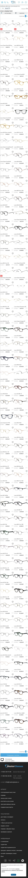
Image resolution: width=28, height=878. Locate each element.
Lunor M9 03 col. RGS (18, 190)
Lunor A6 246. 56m (18, 640)
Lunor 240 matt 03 (18, 103)
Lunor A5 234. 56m (4, 582)
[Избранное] (19, 2)
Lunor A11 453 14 (17, 335)
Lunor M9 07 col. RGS (18, 480)
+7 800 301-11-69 (6, 772)
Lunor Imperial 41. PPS (5, 422)
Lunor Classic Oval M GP (5, 118)
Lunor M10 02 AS (3, 234)
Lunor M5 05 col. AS (4, 321)
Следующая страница (13, 755)
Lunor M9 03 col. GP (4, 306)
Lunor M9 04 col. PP (4, 59)
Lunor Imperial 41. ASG (19, 118)
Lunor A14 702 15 (17, 727)
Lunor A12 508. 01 (18, 509)
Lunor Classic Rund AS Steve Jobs (6, 30)
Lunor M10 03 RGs (18, 161)
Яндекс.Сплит (5, 825)
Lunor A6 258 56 (3, 335)
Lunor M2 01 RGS (4, 379)
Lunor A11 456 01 (3, 509)
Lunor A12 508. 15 (18, 393)
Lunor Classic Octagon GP (5, 350)
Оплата (3, 820)
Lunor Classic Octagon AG (19, 248)
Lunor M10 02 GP (17, 611)
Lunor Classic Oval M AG (5, 161)
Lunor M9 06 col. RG (18, 45)
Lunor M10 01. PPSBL (18, 742)
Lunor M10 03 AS (3, 219)
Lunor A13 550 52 (18, 495)
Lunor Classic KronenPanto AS (20, 379)
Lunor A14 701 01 (3, 713)
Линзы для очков (6, 798)
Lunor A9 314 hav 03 (18, 89)
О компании (4, 841)
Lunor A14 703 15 (17, 698)
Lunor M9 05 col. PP (18, 538)
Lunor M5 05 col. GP (18, 147)
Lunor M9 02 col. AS (4, 89)
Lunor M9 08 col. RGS (18, 437)
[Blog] (5, 860)
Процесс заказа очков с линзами (11, 850)
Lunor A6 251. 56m (4, 538)
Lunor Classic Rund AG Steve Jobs (20, 30)
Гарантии (4, 844)
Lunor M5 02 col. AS (18, 132)
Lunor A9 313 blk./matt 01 (5, 655)
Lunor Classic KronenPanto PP (6, 147)
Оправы (3, 795)
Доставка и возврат (7, 817)
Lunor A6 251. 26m (4, 364)
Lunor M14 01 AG (17, 422)
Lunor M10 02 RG (17, 176)
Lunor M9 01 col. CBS (18, 524)
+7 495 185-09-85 (6, 776)
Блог (2, 856)
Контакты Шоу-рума (7, 801)
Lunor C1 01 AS (17, 669)
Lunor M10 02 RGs (18, 205)
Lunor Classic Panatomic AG (20, 219)
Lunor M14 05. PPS (18, 655)
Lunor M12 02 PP (3, 103)
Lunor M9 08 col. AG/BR (19, 713)
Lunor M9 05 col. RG (4, 190)
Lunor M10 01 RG (17, 553)
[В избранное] (13, 21)
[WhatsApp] (18, 860)
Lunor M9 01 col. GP (4, 437)
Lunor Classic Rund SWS (19, 277)
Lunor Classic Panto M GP (19, 263)
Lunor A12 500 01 (18, 234)
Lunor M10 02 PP (3, 698)
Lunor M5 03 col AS (4, 640)
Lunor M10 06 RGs (4, 248)
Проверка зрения (6, 831)
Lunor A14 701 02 (17, 597)
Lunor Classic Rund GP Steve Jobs (6, 45)
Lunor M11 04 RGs (4, 495)
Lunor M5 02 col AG (4, 626)
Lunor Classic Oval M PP (19, 74)
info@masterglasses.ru (12, 782)
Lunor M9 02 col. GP (4, 597)
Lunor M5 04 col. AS (4, 176)
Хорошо (13, 874)
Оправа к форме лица (8, 828)
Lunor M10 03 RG (17, 626)
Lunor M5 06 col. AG (4, 451)
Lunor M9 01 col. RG (4, 263)
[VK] (10, 860)
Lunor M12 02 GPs (18, 408)
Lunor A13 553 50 (18, 582)
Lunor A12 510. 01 (18, 684)
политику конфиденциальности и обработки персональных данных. (12, 870)
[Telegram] (14, 860)
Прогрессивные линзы (8, 804)
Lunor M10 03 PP (3, 205)
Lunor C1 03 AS (3, 684)
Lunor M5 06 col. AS (4, 568)
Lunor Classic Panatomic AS (20, 292)
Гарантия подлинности (8, 847)
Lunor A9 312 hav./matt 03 (5, 132)
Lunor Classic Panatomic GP (20, 306)
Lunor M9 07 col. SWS (19, 451)
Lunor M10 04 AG (4, 611)
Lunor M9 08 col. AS (18, 466)
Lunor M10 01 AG (17, 364)
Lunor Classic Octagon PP (19, 321)
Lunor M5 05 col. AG (18, 59)
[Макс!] (23, 860)
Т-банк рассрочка (6, 823)
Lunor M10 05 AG (17, 350)
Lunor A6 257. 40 (4, 553)
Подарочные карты (7, 807)
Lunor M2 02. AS (3, 292)
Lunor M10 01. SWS (18, 568)
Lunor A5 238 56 (3, 727)
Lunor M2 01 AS (3, 524)
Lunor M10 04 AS (4, 74)
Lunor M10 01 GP (3, 408)
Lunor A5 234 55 (3, 742)
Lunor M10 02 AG (4, 393)
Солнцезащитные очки (8, 792)
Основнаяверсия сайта (9, 760)
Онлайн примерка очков (8, 853)
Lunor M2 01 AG (3, 480)
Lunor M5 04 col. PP (4, 466)
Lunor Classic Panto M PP (5, 277)
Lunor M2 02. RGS (4, 669)
